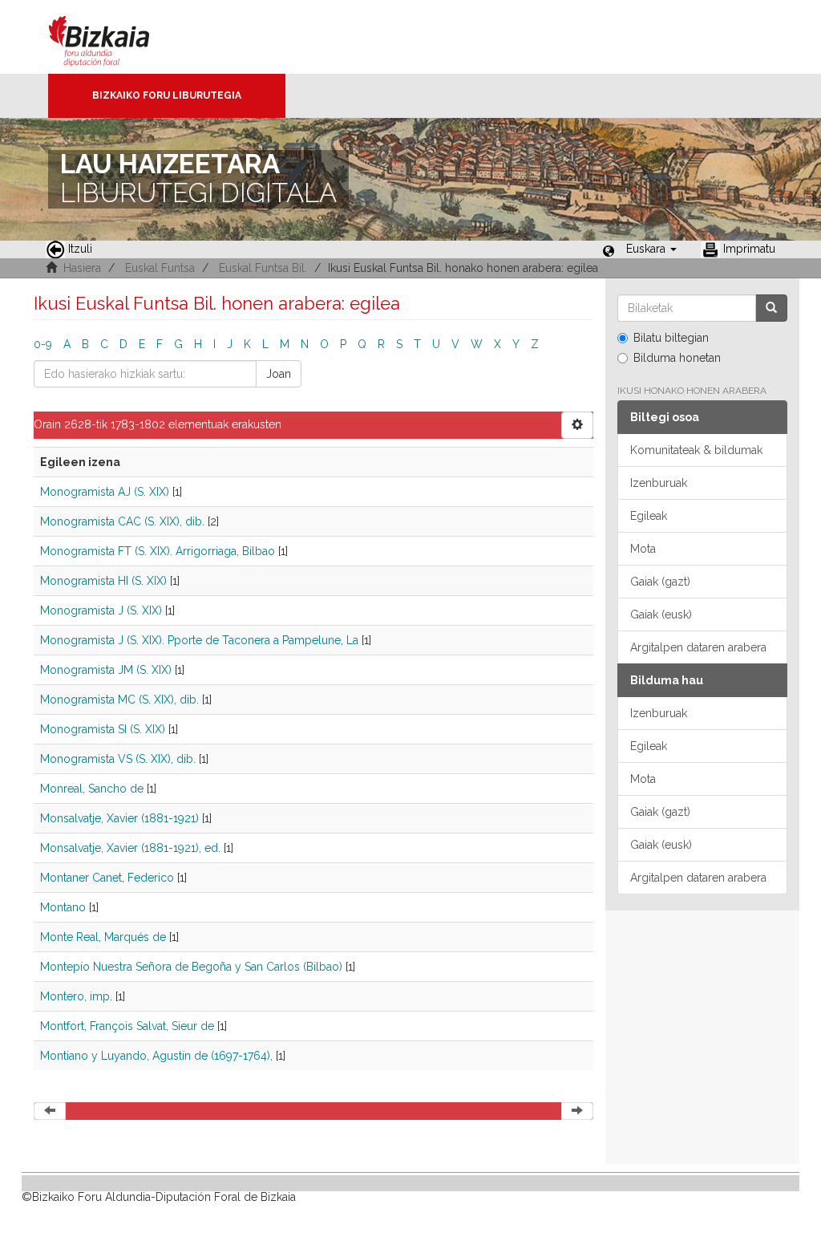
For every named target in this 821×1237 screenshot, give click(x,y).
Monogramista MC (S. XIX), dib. (119, 699)
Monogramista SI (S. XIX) (102, 729)
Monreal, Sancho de (92, 788)
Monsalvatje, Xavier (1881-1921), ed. (130, 848)
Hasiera (82, 268)
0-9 (43, 344)
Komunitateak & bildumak (696, 450)
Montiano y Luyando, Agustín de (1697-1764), (156, 1055)
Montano (63, 907)
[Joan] (771, 308)
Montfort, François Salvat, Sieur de (127, 1026)
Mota (643, 548)
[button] (651, 249)
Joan (278, 373)
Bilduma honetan (677, 357)
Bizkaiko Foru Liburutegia (166, 95)
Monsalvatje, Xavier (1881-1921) (119, 818)
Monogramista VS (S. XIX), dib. (118, 758)
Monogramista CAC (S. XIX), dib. (122, 521)
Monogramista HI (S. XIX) (103, 580)
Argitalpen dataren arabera (698, 647)
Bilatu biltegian (671, 337)
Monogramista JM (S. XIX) (106, 669)
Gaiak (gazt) (660, 581)
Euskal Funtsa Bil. (263, 268)
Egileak (648, 515)
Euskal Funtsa (160, 268)
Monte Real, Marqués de (103, 937)
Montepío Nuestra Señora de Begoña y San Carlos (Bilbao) (191, 966)
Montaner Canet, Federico (107, 877)
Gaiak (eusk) (661, 614)
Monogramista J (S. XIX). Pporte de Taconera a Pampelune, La (199, 640)
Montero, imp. (76, 996)
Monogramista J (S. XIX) (101, 610)
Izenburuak (658, 483)
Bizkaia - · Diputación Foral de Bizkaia (116, 37)
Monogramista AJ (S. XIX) (104, 491)
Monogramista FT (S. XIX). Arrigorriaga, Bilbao (157, 551)
